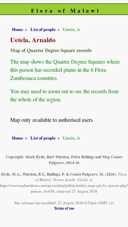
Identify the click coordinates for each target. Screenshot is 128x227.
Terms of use (64, 208)
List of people (43, 29)
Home (17, 29)
